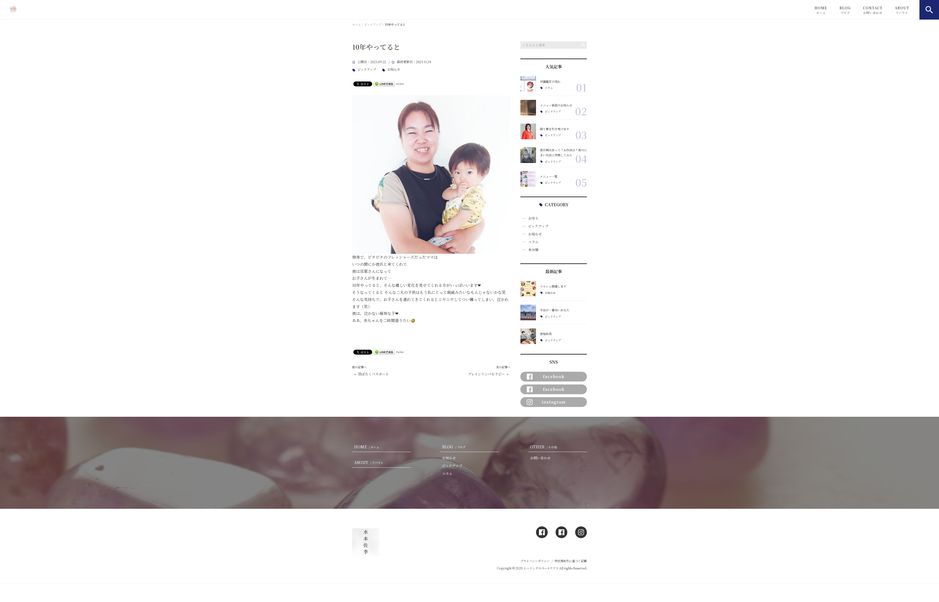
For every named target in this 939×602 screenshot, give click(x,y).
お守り (533, 218)
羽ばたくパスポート (373, 374)
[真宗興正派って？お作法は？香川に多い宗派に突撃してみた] (528, 155)
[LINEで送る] (384, 83)
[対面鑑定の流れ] (528, 84)
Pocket (400, 83)
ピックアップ (367, 69)
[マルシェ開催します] (528, 289)
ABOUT (902, 10)
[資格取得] (528, 336)
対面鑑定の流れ (550, 81)
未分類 (533, 249)
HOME (821, 10)
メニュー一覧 (549, 176)
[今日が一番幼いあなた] (528, 312)
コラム (549, 87)
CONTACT (873, 10)
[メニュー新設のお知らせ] (528, 108)
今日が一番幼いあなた (554, 310)
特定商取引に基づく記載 (571, 561)
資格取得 (546, 334)
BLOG (845, 10)
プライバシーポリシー (535, 561)
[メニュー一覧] (528, 179)
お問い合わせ (540, 457)
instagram (554, 402)
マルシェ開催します (553, 286)
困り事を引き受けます (554, 129)
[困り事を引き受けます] (528, 131)
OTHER (543, 447)
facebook (554, 376)
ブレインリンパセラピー (486, 374)
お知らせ (393, 69)
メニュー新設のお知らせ (556, 105)
